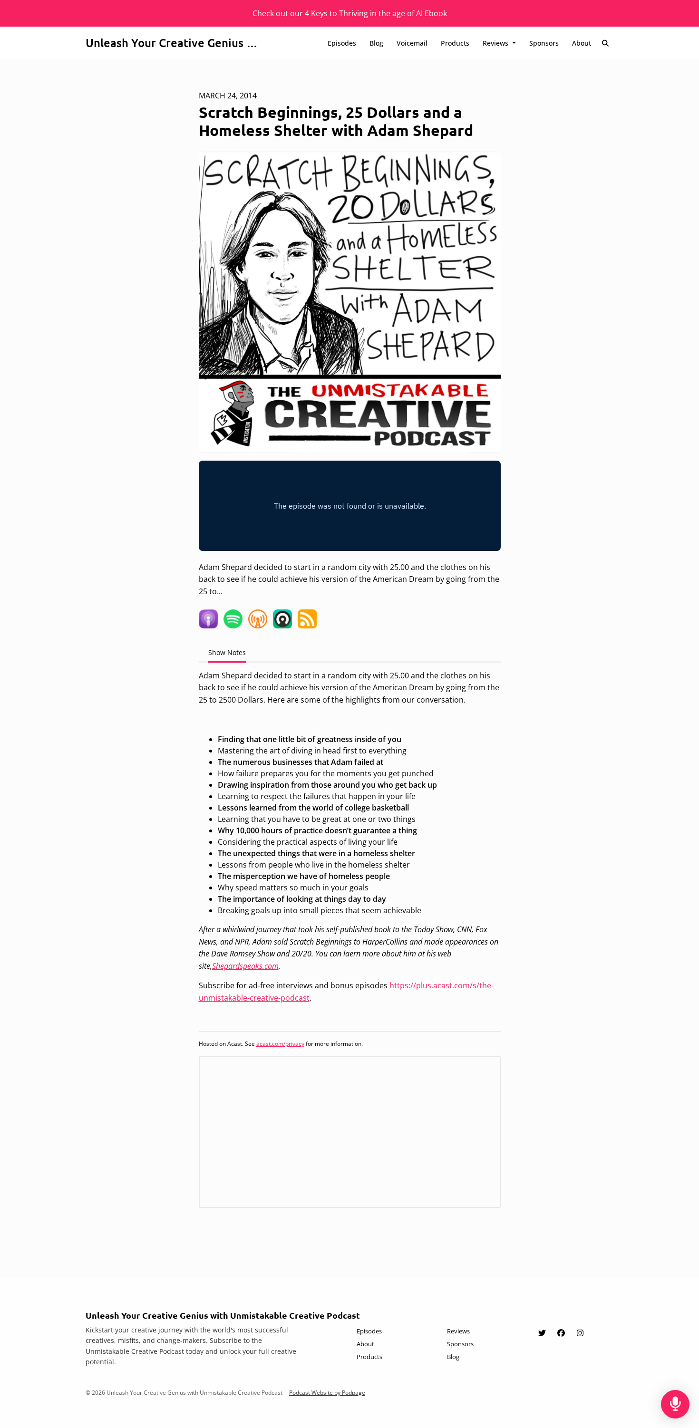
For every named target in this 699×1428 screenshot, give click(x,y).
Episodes (342, 43)
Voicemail (412, 43)
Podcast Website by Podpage (327, 1393)
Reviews (496, 43)
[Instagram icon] (580, 1333)
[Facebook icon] (561, 1333)
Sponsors (544, 43)
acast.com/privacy (280, 1044)
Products (455, 43)
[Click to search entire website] (606, 43)
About (581, 43)
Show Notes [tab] (227, 652)
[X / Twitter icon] (542, 1333)
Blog (376, 43)
